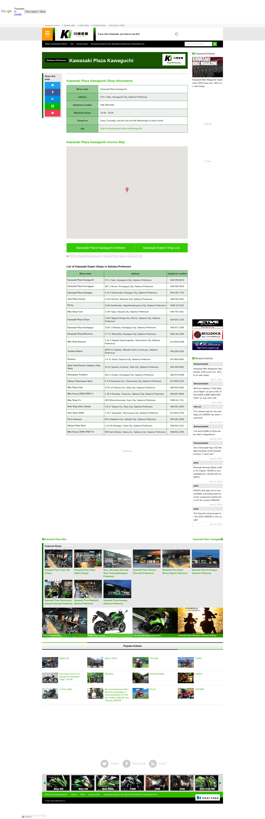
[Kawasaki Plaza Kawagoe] (117, 597)
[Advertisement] (127, 494)
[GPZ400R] (186, 693)
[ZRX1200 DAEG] (140, 678)
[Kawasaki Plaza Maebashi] (88, 597)
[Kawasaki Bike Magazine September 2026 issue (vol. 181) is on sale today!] (207, 67)
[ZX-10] (140, 693)
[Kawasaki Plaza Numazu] (147, 566)
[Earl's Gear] (207, 349)
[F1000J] (186, 662)
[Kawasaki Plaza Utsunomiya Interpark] (58, 597)
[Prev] (45, 783)
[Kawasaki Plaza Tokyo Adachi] (88, 566)
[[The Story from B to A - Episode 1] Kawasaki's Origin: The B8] (50, 678)
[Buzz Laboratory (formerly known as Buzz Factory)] (117, 566)
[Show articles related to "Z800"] (157, 783)
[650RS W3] (50, 662)
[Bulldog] (207, 338)
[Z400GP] (186, 678)
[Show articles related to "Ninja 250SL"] (107, 783)
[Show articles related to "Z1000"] (132, 783)
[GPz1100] (140, 662)
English (28, 817)
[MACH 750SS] (95, 662)
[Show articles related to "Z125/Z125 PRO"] (206, 783)
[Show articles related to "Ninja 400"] (58, 783)
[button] (127, 190)
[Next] (220, 783)
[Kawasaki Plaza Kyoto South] (176, 566)
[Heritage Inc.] (207, 797)
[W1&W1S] (95, 678)
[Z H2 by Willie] (50, 693)
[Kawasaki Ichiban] (74, 34)
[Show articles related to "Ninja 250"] (82, 783)
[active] (207, 327)
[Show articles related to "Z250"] (181, 783)
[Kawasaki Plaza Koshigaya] (205, 566)
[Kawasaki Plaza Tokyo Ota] (58, 566)
